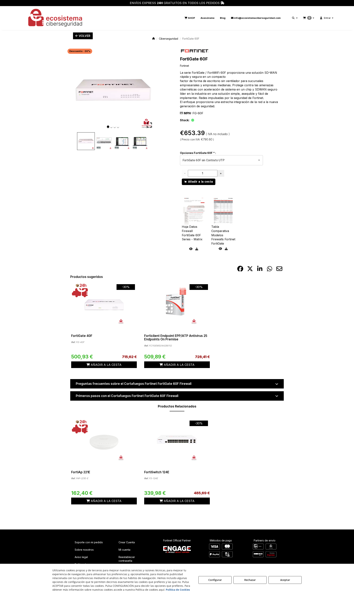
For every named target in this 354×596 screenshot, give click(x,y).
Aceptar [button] (285, 580)
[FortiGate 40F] (104, 304)
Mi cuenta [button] (124, 549)
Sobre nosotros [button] (84, 549)
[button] (55, 18)
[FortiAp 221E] (104, 441)
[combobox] (216, 160)
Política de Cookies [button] (178, 589)
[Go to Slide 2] (111, 127)
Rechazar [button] (250, 580)
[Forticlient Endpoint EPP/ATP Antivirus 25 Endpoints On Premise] (177, 304)
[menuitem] (190, 17)
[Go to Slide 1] (108, 127)
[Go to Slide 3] (115, 127)
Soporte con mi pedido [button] (89, 542)
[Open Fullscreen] (149, 125)
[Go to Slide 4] (118, 127)
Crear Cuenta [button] (127, 542)
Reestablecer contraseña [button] (127, 558)
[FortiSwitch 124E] (177, 441)
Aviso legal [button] (81, 557)
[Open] (259, 160)
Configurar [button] (215, 580)
